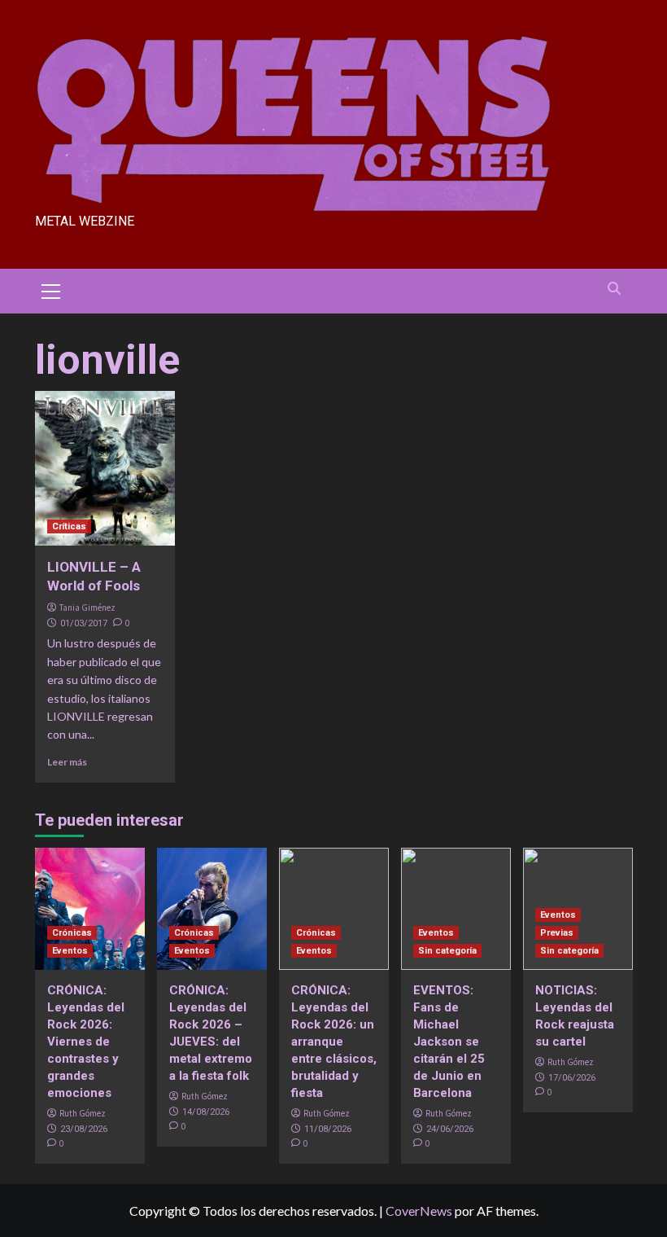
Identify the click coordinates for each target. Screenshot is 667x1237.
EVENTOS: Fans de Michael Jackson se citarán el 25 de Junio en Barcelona (449, 1041)
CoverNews (419, 1210)
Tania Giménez (87, 607)
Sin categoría (447, 950)
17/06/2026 (571, 1078)
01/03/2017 (83, 623)
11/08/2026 (327, 1129)
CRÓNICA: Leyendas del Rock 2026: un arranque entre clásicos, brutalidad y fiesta (334, 1041)
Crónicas (72, 933)
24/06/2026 (449, 1129)
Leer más (67, 762)
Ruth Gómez (82, 1113)
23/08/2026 (83, 1129)
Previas (556, 933)
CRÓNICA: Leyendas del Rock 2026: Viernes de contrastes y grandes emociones (85, 1041)
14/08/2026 (205, 1112)
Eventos (70, 950)
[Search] (614, 288)
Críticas (69, 526)
